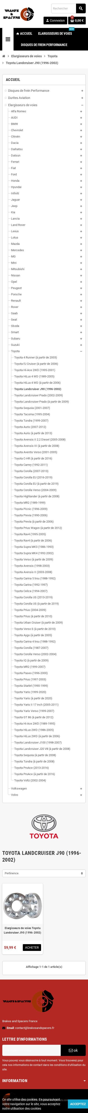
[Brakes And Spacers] (19, 13)
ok (75, 1050)
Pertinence (12, 873)
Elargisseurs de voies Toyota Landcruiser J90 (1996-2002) (22, 930)
